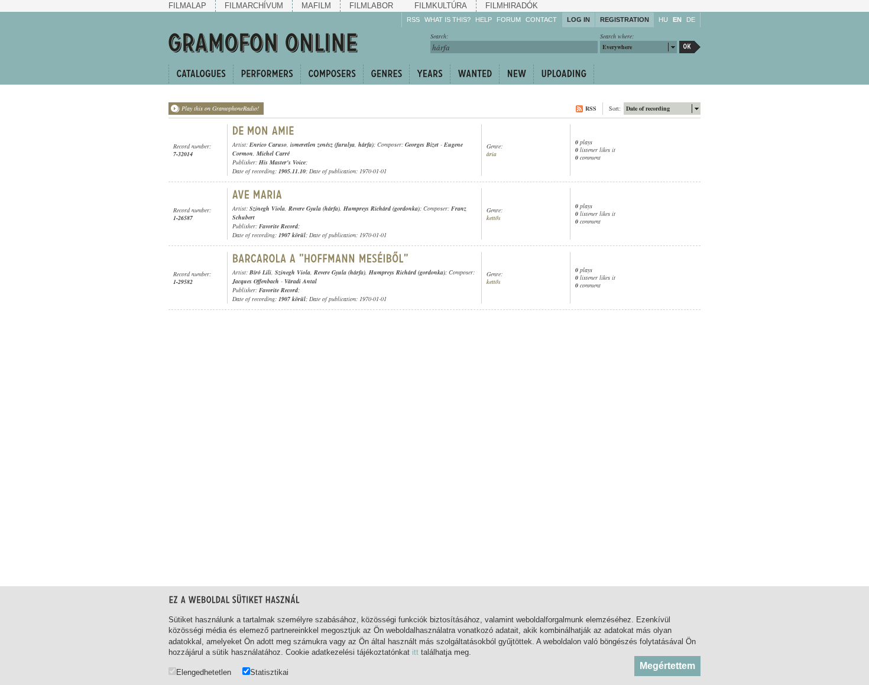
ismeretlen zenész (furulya (322, 144)
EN (677, 19)
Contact (541, 19)
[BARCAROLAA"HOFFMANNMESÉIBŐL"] (320, 258)
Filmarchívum (254, 5)
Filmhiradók (511, 5)
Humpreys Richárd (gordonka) (381, 208)
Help (483, 19)
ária (492, 154)
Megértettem (667, 666)
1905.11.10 (292, 171)
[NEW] (516, 73)
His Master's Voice (282, 162)
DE (690, 19)
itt (415, 652)
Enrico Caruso (268, 144)
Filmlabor (371, 5)
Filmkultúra (440, 5)
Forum (509, 19)
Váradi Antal (300, 281)
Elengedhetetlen (203, 672)
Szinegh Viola (267, 208)
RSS (413, 19)
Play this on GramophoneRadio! (220, 108)
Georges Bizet (422, 144)
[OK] (690, 47)
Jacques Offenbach (255, 281)
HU (663, 19)
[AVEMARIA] (259, 194)
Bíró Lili (260, 272)
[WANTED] (474, 73)
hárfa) (366, 144)
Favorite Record (278, 226)
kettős (494, 218)
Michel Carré (273, 153)
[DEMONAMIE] (263, 130)
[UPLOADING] (563, 73)
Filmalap (187, 5)
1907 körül (292, 235)
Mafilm (316, 5)
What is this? (447, 19)
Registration (624, 19)
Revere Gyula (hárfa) (314, 208)
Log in (578, 19)
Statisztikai (269, 672)
